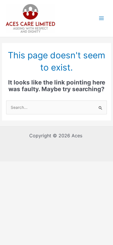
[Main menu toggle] (101, 18)
